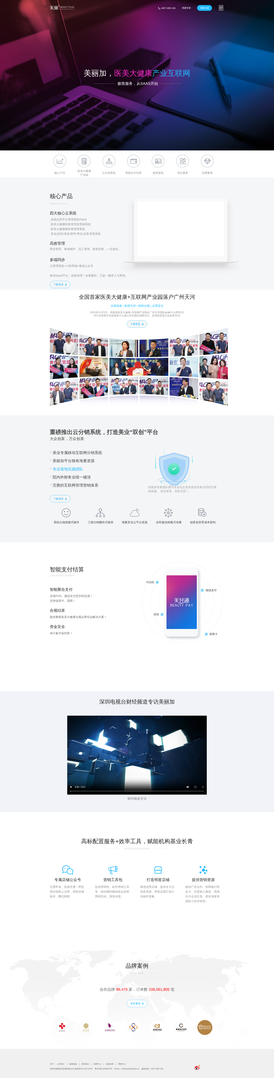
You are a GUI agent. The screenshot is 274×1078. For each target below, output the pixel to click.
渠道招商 (110, 1064)
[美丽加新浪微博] (197, 1067)
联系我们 (85, 1064)
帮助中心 (122, 1064)
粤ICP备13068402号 (103, 1069)
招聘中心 (97, 1064)
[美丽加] (62, 7)
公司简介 (61, 1064)
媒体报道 (73, 1064)
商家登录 (186, 8)
